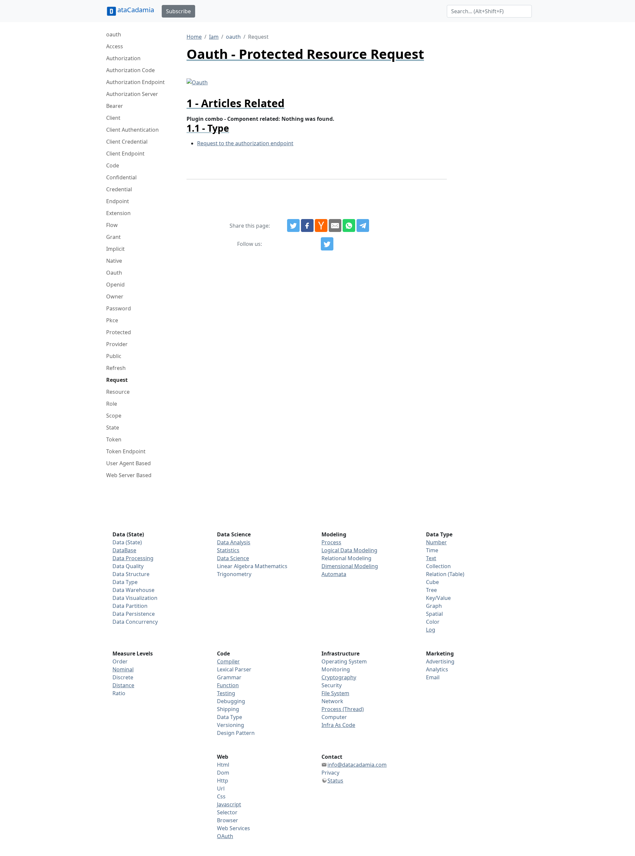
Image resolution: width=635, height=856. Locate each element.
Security (331, 685)
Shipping (228, 709)
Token (113, 439)
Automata (333, 574)
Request (117, 379)
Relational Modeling (346, 558)
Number (436, 542)
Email (433, 677)
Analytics (437, 669)
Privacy (330, 772)
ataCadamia (135, 9)
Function (228, 685)
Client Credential (127, 141)
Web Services (233, 828)
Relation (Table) (445, 574)
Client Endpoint (125, 153)
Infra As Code (338, 725)
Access (114, 46)
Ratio (118, 693)
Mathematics (271, 566)
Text (431, 558)
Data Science (233, 558)
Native (114, 260)
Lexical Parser (234, 669)
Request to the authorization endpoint (245, 143)
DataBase (124, 550)
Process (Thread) (342, 709)
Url (221, 788)
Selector (227, 812)
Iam (214, 36)
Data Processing (132, 558)
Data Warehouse (133, 590)
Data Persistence (133, 613)
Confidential (121, 177)
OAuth (225, 836)
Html (223, 764)
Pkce (112, 320)
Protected (118, 332)
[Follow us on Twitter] (327, 243)
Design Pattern (236, 733)
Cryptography (338, 677)
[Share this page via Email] (335, 225)
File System (335, 693)
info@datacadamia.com (357, 764)
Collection (438, 566)
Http (222, 780)
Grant (113, 237)
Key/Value (438, 598)
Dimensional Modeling (349, 566)
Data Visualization (134, 598)
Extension (118, 213)
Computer (334, 717)
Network (332, 701)
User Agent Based (128, 463)
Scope (113, 415)
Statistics (228, 550)
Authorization (123, 58)
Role (111, 403)
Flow (112, 225)
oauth (113, 34)
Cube (432, 582)
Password (118, 308)
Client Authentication (132, 129)
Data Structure (130, 574)
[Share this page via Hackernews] (321, 225)
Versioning (230, 725)
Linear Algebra (235, 566)
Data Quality (128, 566)
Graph (434, 605)
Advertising (440, 661)
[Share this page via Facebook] (307, 225)
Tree (431, 590)
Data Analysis (233, 542)
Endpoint (117, 201)
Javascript (229, 804)
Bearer (114, 106)
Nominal (123, 669)
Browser (227, 820)
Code (112, 165)
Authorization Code (130, 70)
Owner (114, 296)
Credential (119, 189)
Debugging (231, 701)
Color (433, 621)
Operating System (344, 661)
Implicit (115, 248)
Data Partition (130, 605)
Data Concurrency (135, 621)
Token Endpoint (126, 451)
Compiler (228, 661)
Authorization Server (132, 94)
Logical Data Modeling (349, 550)
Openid (115, 284)
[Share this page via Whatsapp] (349, 225)
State (112, 427)
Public (113, 356)
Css (221, 796)
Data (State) (127, 542)
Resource (118, 391)
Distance (123, 685)
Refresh (116, 368)
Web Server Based (128, 475)
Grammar (229, 677)
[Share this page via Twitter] (293, 225)
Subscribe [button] (178, 11)
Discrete (122, 677)
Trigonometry (234, 574)
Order (120, 661)
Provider (117, 344)
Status (335, 780)
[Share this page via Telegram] (363, 225)
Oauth (114, 272)
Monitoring (335, 669)
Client (113, 117)
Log (430, 629)
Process (331, 542)
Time (432, 550)
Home (194, 36)
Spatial (434, 613)
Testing (226, 693)
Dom (223, 772)
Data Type (125, 582)
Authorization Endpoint (135, 82)
